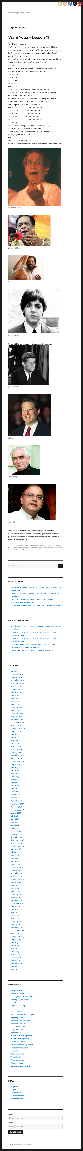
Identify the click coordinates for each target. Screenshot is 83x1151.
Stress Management (19, 1048)
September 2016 (17, 846)
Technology (15, 1057)
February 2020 (16, 749)
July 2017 (14, 816)
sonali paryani (16, 626)
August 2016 (15, 849)
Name (10, 1114)
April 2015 (14, 888)
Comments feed (17, 1096)
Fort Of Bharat (16, 1012)
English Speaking (17, 1006)
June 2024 (14, 695)
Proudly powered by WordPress (21, 1145)
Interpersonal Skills (18, 1024)
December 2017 (16, 801)
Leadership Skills (17, 1027)
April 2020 (14, 743)
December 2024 (17, 680)
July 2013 (14, 943)
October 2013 (16, 933)
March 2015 (15, 891)
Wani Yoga (47, 547)
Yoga (60, 547)
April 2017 (14, 825)
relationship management (21, 1045)
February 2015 (16, 894)
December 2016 (17, 837)
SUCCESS (14, 1051)
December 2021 (17, 719)
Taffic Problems (17, 1054)
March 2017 (15, 828)
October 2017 (16, 807)
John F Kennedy (19, 547)
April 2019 (14, 777)
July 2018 (14, 783)
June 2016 (14, 855)
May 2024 (14, 698)
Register (14, 1087)
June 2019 (14, 771)
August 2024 (15, 692)
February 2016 (16, 867)
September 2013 (17, 936)
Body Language (17, 993)
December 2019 (17, 756)
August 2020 (15, 731)
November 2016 (17, 840)
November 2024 (17, 683)
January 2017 (15, 834)
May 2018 (14, 789)
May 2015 (14, 885)
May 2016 (14, 858)
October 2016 (16, 843)
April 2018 (14, 792)
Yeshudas (54, 547)
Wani (40, 547)
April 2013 (14, 952)
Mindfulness (15, 1033)
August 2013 (15, 939)
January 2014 (16, 924)
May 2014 (14, 912)
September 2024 (17, 689)
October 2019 (16, 759)
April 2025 (14, 671)
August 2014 (15, 906)
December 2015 (17, 873)
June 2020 (14, 737)
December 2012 (17, 964)
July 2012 (14, 967)
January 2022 (16, 716)
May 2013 (14, 949)
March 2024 (15, 704)
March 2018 (15, 795)
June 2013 (14, 946)
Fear (12, 1009)
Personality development (21, 1036)
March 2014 (15, 918)
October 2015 (16, 876)
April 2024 (14, 701)
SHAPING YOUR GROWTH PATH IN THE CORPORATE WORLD (36, 605)
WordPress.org (16, 1099)
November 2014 (17, 903)
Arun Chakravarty (18, 644)
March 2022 (15, 710)
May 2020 (14, 740)
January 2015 (16, 897)
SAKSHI (13, 650)
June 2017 (14, 819)
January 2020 (16, 752)
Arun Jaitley (39, 545)
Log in (13, 1090)
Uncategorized (22, 545)
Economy (14, 1002)
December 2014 (17, 900)
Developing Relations (19, 999)
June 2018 (14, 786)
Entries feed (15, 1093)
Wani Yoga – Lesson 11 (28, 37)
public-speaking (17, 1042)
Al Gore (32, 545)
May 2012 (14, 970)
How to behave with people (22, 1015)
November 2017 (17, 804)
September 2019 (17, 762)
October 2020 (16, 725)
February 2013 (16, 958)
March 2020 (15, 746)
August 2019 (15, 765)
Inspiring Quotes (17, 1018)
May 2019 (14, 774)
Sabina (13, 632)
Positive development (19, 1039)
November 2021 (17, 722)
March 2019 (15, 780)
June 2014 (14, 909)
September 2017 (17, 810)
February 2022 (16, 713)
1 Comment (26, 550)
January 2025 (16, 677)
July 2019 (14, 768)
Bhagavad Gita (16, 990)
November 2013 (17, 930)
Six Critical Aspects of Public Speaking (36, 650)
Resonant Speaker (31, 547)
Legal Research (16, 1030)
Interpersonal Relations (20, 1021)
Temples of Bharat (18, 1060)
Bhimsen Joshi (49, 545)
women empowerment (20, 1066)
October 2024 (16, 686)
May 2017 (14, 822)
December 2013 (16, 927)
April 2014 (14, 915)
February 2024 (16, 707)
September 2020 (17, 728)
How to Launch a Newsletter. (22, 602)
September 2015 (17, 879)
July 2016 (14, 852)
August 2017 (15, 813)
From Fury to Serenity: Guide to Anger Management (32, 599)
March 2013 (15, 955)
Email (10, 1123)
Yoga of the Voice (14, 550)
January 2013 (15, 961)
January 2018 (16, 798)
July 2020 (14, 734)
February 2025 (16, 674)
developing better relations (22, 996)
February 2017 (16, 831)
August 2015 (15, 882)
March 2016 (15, 864)
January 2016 (16, 870)
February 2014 (16, 921)
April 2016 (14, 861)
